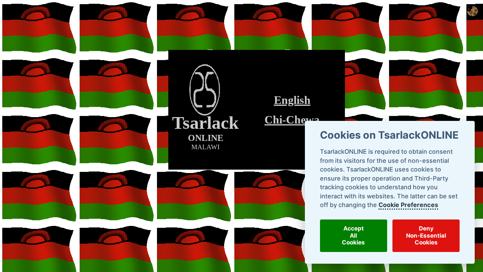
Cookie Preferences (408, 205)
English (292, 100)
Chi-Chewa (292, 119)
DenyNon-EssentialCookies (426, 235)
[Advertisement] (256, 180)
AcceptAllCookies (353, 235)
